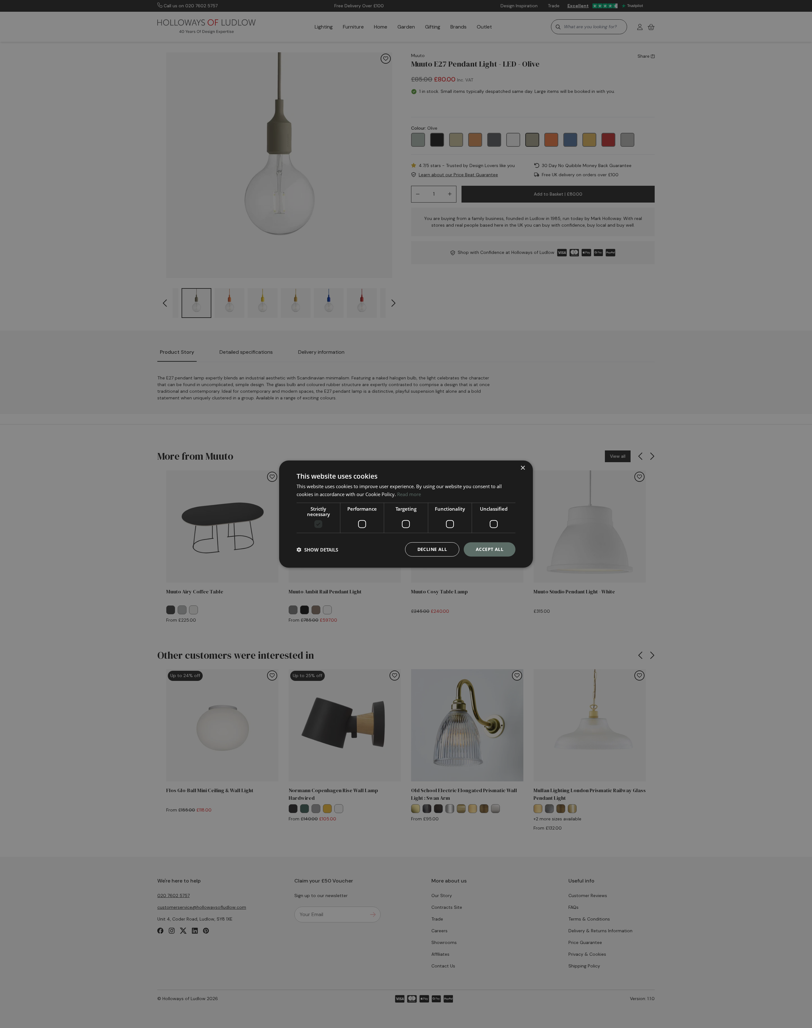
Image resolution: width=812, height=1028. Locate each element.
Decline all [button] (432, 549)
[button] (317, 549)
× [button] (522, 467)
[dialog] (406, 514)
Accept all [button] (489, 549)
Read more (409, 494)
